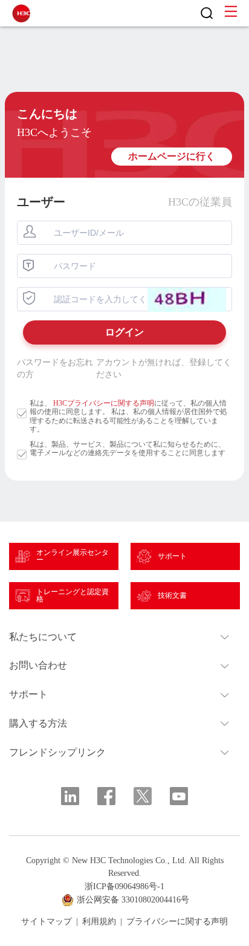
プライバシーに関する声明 (177, 922)
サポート (172, 556)
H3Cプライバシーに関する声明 (103, 403)
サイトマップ (46, 922)
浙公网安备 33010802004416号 (133, 899)
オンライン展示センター (72, 556)
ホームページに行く (171, 156)
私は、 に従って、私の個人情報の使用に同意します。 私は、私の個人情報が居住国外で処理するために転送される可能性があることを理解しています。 (128, 416)
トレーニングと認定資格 (72, 595)
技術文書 (172, 595)
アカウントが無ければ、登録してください (163, 368)
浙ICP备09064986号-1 (124, 886)
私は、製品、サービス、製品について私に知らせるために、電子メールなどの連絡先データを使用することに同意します (127, 448)
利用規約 (99, 922)
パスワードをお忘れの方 (55, 368)
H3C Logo (21, 13)
